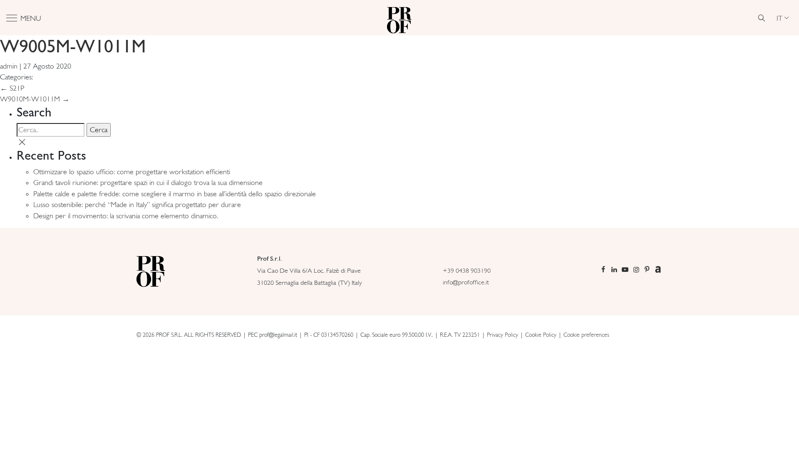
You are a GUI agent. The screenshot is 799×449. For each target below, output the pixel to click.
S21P (12, 88)
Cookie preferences (586, 334)
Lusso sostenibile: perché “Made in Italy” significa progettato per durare (137, 204)
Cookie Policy (540, 334)
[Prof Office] (399, 18)
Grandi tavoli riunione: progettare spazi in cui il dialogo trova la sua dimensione (148, 182)
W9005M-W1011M (73, 46)
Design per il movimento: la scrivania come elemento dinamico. (125, 216)
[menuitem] (782, 18)
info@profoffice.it (466, 282)
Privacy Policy (502, 334)
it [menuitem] (779, 17)
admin (8, 66)
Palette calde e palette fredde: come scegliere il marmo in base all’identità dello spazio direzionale (174, 194)
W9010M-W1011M (34, 99)
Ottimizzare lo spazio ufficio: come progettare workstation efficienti (131, 172)
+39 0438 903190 (467, 270)
